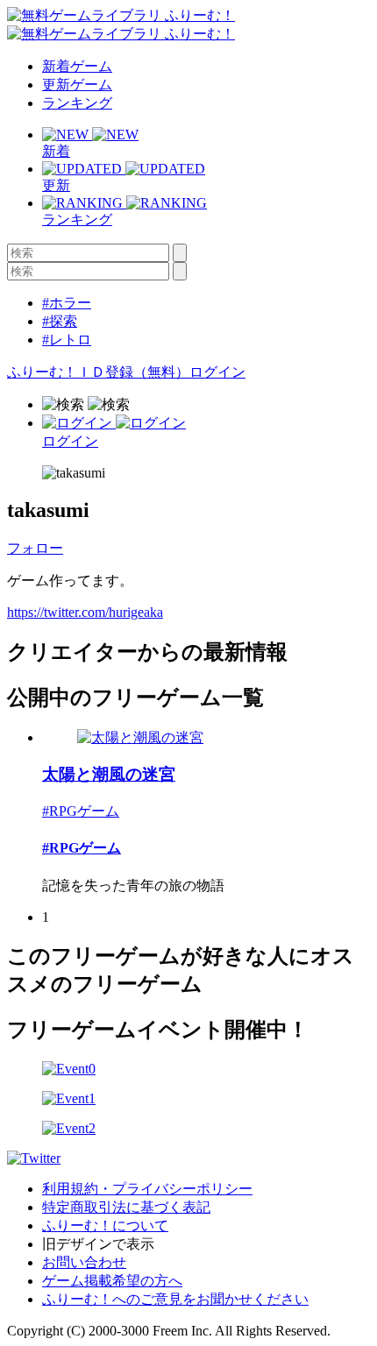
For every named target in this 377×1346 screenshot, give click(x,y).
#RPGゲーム (80, 811)
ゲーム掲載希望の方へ (112, 1280)
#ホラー (66, 302)
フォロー (35, 548)
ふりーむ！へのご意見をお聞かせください (175, 1299)
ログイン (217, 372)
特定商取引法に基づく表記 (126, 1207)
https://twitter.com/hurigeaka (85, 612)
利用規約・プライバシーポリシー (147, 1188)
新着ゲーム (77, 66)
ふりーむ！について (105, 1225)
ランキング (77, 103)
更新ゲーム (77, 84)
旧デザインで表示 (98, 1243)
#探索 (59, 321)
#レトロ (66, 339)
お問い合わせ (84, 1262)
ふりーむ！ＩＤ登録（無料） (98, 372)
